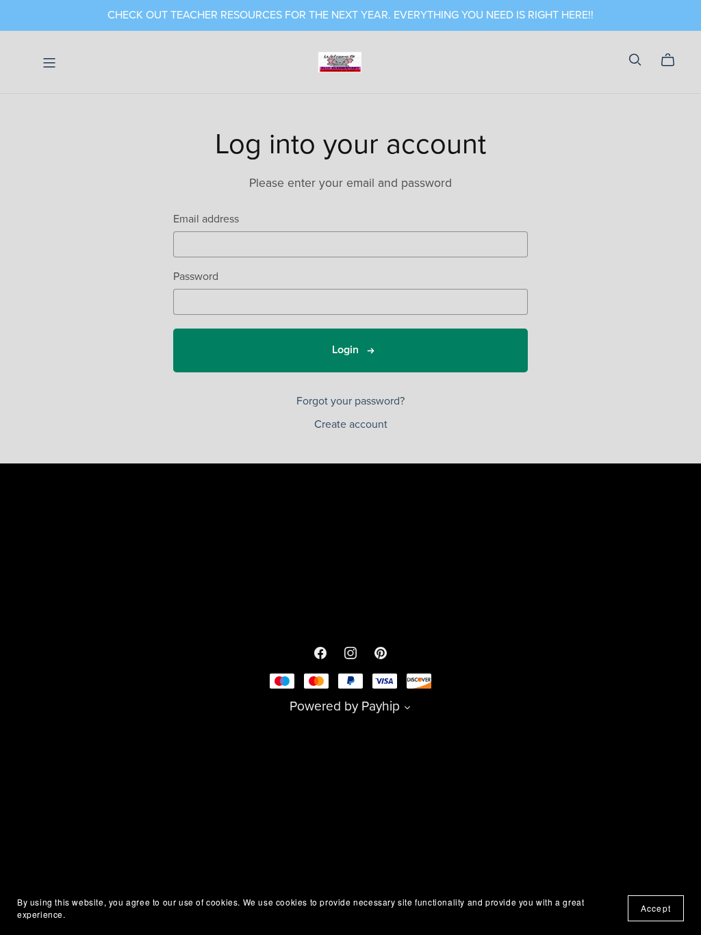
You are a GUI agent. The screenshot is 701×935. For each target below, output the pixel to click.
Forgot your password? (350, 401)
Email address (206, 219)
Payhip (380, 706)
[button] (407, 709)
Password (195, 276)
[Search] (635, 59)
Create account (350, 424)
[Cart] (673, 60)
